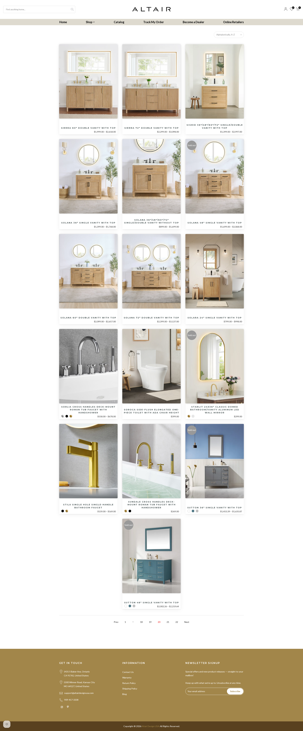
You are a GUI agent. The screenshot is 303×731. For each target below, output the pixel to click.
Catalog (119, 22)
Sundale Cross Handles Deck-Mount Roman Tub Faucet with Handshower (152, 504)
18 (141, 622)
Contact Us (128, 672)
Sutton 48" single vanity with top (151, 602)
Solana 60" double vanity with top (88, 317)
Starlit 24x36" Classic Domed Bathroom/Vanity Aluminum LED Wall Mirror (214, 409)
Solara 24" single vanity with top (214, 317)
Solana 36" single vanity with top (88, 222)
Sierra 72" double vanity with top (151, 128)
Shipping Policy (129, 688)
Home (63, 22)
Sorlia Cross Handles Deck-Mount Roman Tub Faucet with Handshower (88, 409)
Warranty (126, 677)
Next (186, 622)
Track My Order (153, 22)
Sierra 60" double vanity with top (88, 128)
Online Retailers (233, 22)
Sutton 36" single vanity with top (214, 507)
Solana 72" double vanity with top (151, 317)
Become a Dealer (193, 22)
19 (150, 622)
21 (168, 622)
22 (176, 622)
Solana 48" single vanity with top (214, 222)
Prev (116, 622)
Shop (89, 22)
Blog (124, 694)
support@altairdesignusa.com (79, 693)
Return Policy (129, 683)
